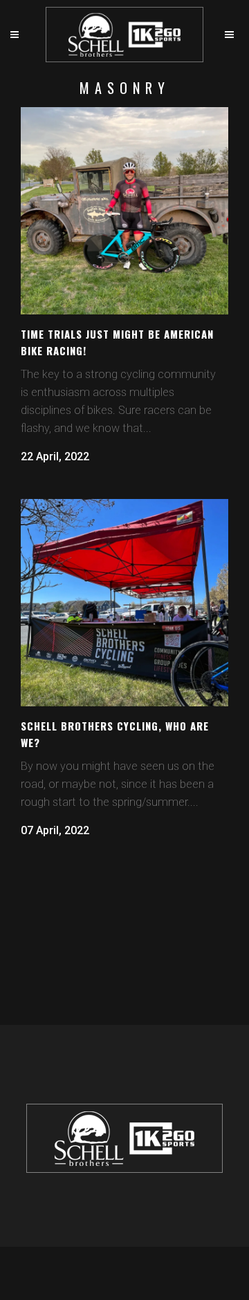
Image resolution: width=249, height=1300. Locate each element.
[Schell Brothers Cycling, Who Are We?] (124, 602)
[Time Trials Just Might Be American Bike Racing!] (124, 210)
